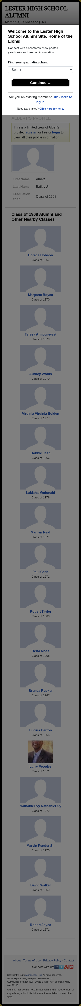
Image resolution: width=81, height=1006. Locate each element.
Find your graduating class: (28, 62)
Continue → (40, 83)
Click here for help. (51, 108)
